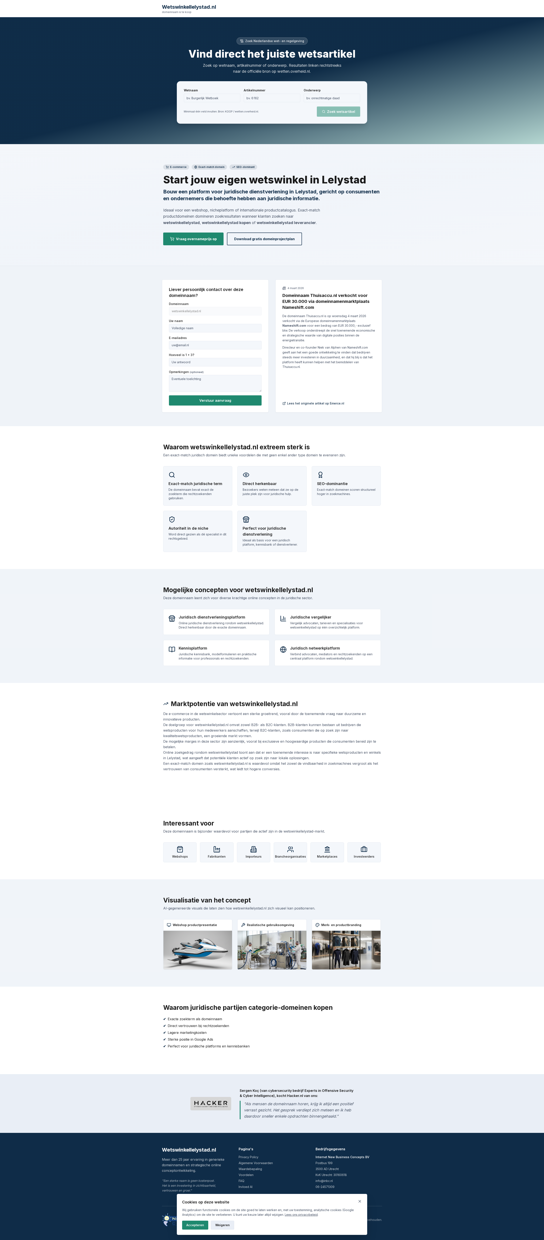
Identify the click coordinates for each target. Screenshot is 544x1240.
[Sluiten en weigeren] (360, 1201)
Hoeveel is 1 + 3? (181, 355)
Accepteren (195, 1225)
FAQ (241, 1181)
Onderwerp (312, 90)
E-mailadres (178, 338)
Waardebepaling (250, 1169)
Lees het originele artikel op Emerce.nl (315, 403)
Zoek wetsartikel (341, 111)
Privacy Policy (248, 1157)
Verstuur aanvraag (215, 400)
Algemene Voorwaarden (256, 1163)
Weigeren (222, 1225)
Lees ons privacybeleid (301, 1214)
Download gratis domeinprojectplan (264, 239)
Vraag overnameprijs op (196, 239)
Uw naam (176, 321)
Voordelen (246, 1175)
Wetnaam (191, 90)
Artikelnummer (254, 90)
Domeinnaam (178, 304)
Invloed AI (245, 1187)
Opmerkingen (186, 372)
